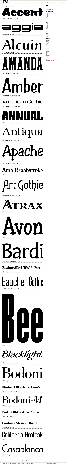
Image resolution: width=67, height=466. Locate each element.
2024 (47, 18)
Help (13, 463)
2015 (47, 26)
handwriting (48, 54)
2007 (47, 33)
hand (47, 47)
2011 (47, 30)
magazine (47, 50)
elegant (47, 48)
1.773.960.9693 (48, 463)
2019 (47, 22)
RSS (33, 463)
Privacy (7, 463)
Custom (41, 2)
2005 (47, 35)
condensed (48, 57)
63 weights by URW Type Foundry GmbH (11, 140)
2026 (47, 12)
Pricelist (25, 463)
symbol (47, 56)
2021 (47, 20)
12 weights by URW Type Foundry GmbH (11, 288)
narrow (47, 53)
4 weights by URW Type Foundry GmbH (11, 345)
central (47, 43)
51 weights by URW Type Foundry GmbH (11, 272)
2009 (47, 31)
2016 (47, 25)
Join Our (49, 9)
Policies (15, 463)
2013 (47, 28)
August (48, 13)
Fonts (29, 2)
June (47, 15)
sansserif (47, 40)
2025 (47, 17)
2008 (47, 32)
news (47, 52)
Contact (4, 463)
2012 (47, 29)
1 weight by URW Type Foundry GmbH (11, 18)
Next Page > (25, 460)
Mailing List (29, 463)
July (47, 14)
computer (47, 51)
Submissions (20, 463)
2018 (47, 23)
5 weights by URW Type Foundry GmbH (11, 455)
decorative (48, 39)
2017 (47, 24)
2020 (47, 21)
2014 (47, 27)
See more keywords (49, 58)
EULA (11, 463)
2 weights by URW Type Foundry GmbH (11, 391)
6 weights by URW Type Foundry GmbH (11, 106)
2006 (47, 34)
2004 (47, 36)
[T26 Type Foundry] (5, 1)
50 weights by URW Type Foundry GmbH (11, 381)
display (47, 41)
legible (47, 45)
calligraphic (48, 55)
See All (48, 16)
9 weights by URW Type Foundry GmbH (11, 52)
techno (47, 46)
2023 (47, 19)
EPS (37, 2)
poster (47, 44)
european (47, 42)
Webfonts (33, 2)
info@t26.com (54, 463)
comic (47, 49)
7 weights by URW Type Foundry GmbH (11, 416)
